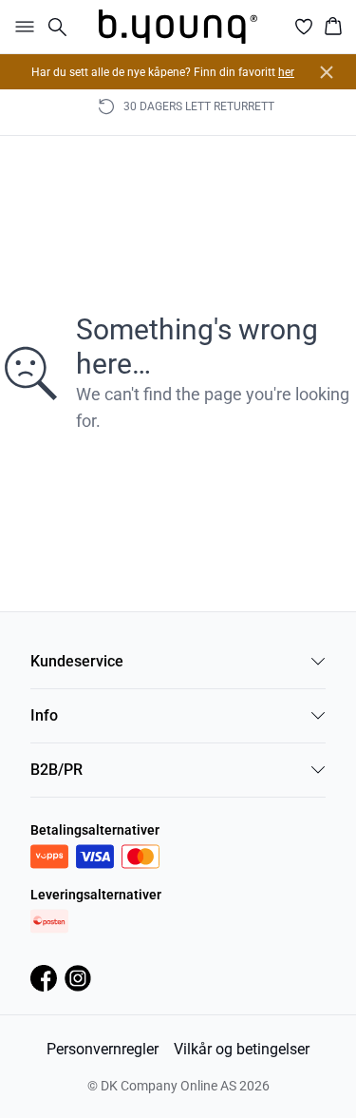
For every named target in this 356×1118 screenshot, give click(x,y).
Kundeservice (76, 661)
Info (44, 715)
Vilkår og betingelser (241, 1049)
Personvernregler (103, 1049)
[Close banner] (326, 72)
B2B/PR (56, 770)
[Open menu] (21, 27)
